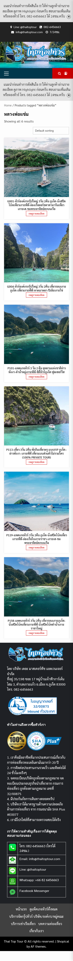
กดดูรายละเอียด (36, 213)
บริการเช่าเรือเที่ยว (23, 924)
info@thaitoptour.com (29, 32)
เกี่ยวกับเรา (36, 931)
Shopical (63, 941)
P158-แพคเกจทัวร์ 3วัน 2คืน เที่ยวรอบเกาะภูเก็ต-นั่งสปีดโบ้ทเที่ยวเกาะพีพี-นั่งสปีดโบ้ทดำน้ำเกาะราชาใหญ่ (36, 624)
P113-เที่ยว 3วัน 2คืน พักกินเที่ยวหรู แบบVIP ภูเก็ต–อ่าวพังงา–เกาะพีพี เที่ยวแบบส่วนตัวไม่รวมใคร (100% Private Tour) (36, 453)
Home (8, 105)
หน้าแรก (21, 909)
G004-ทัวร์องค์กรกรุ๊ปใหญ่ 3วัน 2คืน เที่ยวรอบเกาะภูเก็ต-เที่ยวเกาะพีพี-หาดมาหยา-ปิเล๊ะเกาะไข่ (36, 288)
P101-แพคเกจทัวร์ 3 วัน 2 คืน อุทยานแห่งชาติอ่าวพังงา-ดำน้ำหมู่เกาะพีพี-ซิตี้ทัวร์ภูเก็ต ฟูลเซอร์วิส (37, 370)
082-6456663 (52, 27)
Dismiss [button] (69, 17)
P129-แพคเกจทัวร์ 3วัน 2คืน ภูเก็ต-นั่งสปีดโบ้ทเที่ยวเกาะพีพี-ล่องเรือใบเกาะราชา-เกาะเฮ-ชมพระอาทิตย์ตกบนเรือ (36, 539)
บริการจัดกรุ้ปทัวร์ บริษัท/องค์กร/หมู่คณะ (36, 916)
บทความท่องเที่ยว (50, 924)
